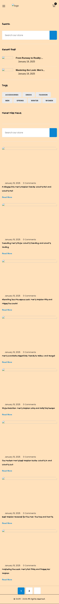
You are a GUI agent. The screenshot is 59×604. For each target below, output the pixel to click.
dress (29, 94)
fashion (43, 94)
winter (34, 100)
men (7, 100)
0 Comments (29, 183)
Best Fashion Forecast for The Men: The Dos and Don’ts (27, 517)
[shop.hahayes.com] (15, 5)
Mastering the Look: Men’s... (30, 70)
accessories (11, 94)
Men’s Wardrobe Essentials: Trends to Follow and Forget (28, 356)
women (49, 100)
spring (20, 100)
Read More (7, 197)
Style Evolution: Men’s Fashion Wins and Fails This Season (28, 408)
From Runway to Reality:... (29, 58)
